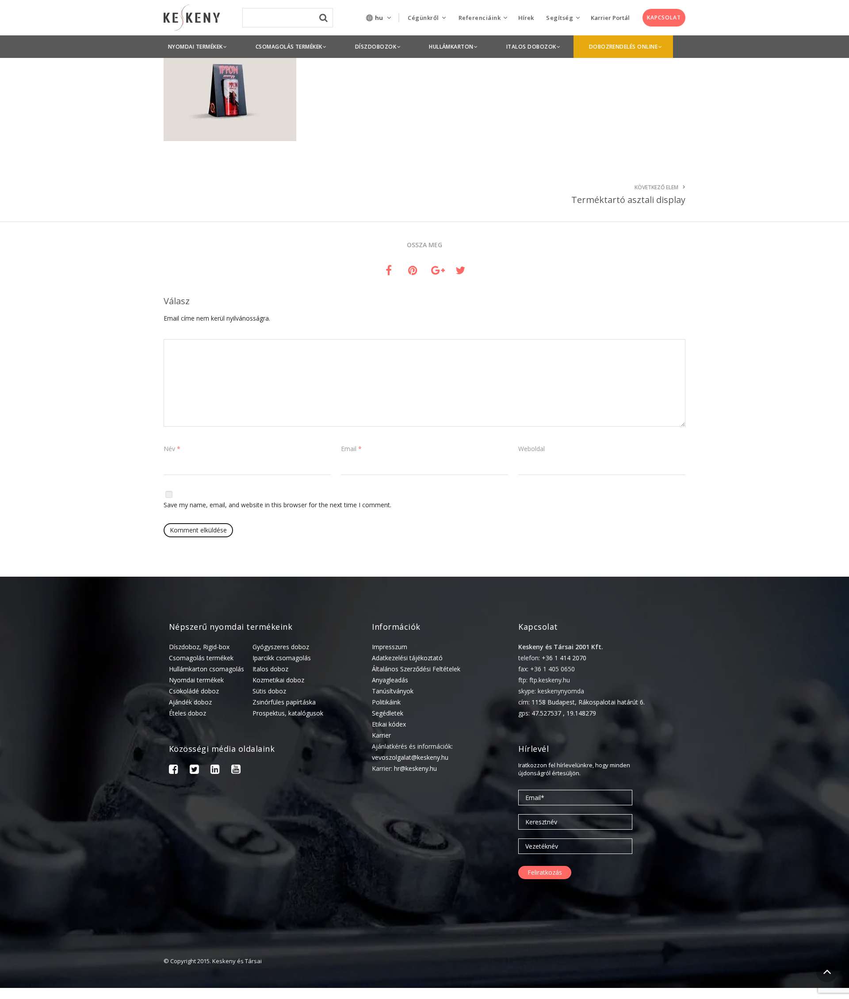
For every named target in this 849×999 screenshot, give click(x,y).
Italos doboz (270, 669)
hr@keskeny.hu (415, 768)
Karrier (381, 735)
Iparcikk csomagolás (281, 658)
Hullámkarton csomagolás (206, 669)
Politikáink (386, 702)
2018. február (730, 991)
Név (172, 448)
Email (351, 448)
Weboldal (531, 448)
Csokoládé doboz (194, 691)
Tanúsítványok (392, 691)
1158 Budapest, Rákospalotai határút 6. (588, 702)
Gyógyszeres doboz (280, 647)
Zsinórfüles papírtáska (284, 702)
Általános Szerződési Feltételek (416, 669)
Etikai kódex (389, 724)
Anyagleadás (390, 680)
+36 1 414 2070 (564, 658)
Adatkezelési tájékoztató (407, 658)
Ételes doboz (187, 713)
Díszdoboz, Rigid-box (199, 647)
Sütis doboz (269, 691)
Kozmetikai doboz (278, 680)
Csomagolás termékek (201, 658)
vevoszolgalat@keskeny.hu (410, 757)
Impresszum (389, 647)
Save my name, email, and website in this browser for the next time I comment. (277, 505)
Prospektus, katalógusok (287, 713)
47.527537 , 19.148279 (564, 713)
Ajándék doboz (190, 702)
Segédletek (387, 713)
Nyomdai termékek (196, 680)
